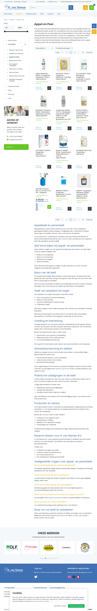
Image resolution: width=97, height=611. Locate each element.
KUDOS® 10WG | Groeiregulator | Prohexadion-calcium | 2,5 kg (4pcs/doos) (82, 114)
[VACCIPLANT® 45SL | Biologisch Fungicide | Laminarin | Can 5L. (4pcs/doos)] (84, 64)
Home (5, 19)
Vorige (57, 52)
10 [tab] (55, 558)
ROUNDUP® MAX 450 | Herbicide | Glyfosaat (83, 152)
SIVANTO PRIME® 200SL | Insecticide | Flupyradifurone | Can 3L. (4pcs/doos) (63, 154)
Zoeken (70, 7)
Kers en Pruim (14, 72)
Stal (58, 14)
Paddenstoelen (31, 14)
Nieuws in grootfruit (16, 50)
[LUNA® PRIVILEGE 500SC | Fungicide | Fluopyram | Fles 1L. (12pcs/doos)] (43, 64)
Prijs (6, 24)
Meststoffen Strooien (16, 76)
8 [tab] (52, 558)
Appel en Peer (14, 57)
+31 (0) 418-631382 (15, 136)
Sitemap (6, 609)
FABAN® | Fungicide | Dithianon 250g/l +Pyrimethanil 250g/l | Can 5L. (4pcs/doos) (84, 194)
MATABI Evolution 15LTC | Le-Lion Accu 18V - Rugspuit (43, 191)
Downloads (17, 1)
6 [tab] (48, 558)
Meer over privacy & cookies (39, 601)
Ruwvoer (51, 14)
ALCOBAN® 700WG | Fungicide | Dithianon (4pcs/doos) (43, 153)
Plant (42, 14)
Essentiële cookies (60, 606)
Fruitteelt (19, 14)
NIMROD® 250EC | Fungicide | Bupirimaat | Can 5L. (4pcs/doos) (63, 193)
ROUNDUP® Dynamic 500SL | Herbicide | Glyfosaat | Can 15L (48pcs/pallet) (43, 113)
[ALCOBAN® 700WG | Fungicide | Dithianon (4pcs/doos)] (43, 141)
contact (75, 515)
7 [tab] (50, 558)
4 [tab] (45, 558)
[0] (91, 7)
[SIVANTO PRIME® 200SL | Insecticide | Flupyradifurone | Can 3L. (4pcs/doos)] (63, 141)
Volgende (89, 52)
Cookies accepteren (76, 606)
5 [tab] (47, 558)
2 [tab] (42, 558)
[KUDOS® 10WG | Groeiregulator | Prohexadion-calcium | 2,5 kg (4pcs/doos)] (84, 101)
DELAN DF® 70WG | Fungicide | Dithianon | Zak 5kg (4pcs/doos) (63, 76)
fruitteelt (64, 239)
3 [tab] (43, 558)
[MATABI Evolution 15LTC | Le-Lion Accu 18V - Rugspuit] (43, 180)
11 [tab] (57, 558)
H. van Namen (9, 1)
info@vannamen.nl (15, 140)
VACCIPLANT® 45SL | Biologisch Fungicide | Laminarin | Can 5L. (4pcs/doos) (83, 77)
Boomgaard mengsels (13, 64)
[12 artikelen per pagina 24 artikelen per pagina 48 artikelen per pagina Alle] (63, 48)
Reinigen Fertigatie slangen (15, 80)
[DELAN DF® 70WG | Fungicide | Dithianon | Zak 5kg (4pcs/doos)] (63, 64)
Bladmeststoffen (15, 60)
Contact (24, 1)
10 (83, 52)
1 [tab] (40, 558)
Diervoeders (8, 14)
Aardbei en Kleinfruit (16, 53)
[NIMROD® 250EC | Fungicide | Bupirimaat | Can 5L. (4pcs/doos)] (63, 180)
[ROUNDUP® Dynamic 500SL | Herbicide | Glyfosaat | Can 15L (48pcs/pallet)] (43, 101)
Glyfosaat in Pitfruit (16, 69)
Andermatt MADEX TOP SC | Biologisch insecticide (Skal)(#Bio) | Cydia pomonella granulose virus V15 (63, 114)
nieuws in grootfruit (62, 369)
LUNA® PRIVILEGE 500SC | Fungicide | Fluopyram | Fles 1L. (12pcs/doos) (43, 76)
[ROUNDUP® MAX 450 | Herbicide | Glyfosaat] (84, 141)
